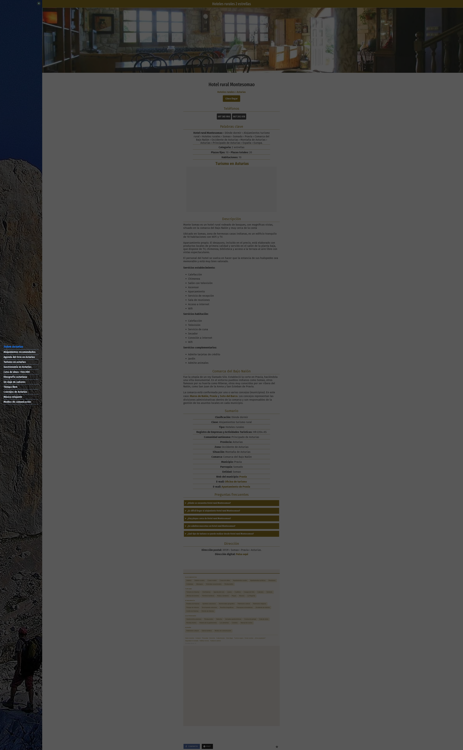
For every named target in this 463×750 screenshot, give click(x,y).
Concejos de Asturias (15, 391)
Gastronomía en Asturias (17, 366)
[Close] (39, 3)
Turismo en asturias (15, 361)
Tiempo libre (10, 386)
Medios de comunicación (17, 401)
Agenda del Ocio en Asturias (19, 357)
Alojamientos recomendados (20, 351)
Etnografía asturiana (15, 376)
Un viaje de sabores (14, 381)
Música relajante (13, 396)
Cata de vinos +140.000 (17, 371)
